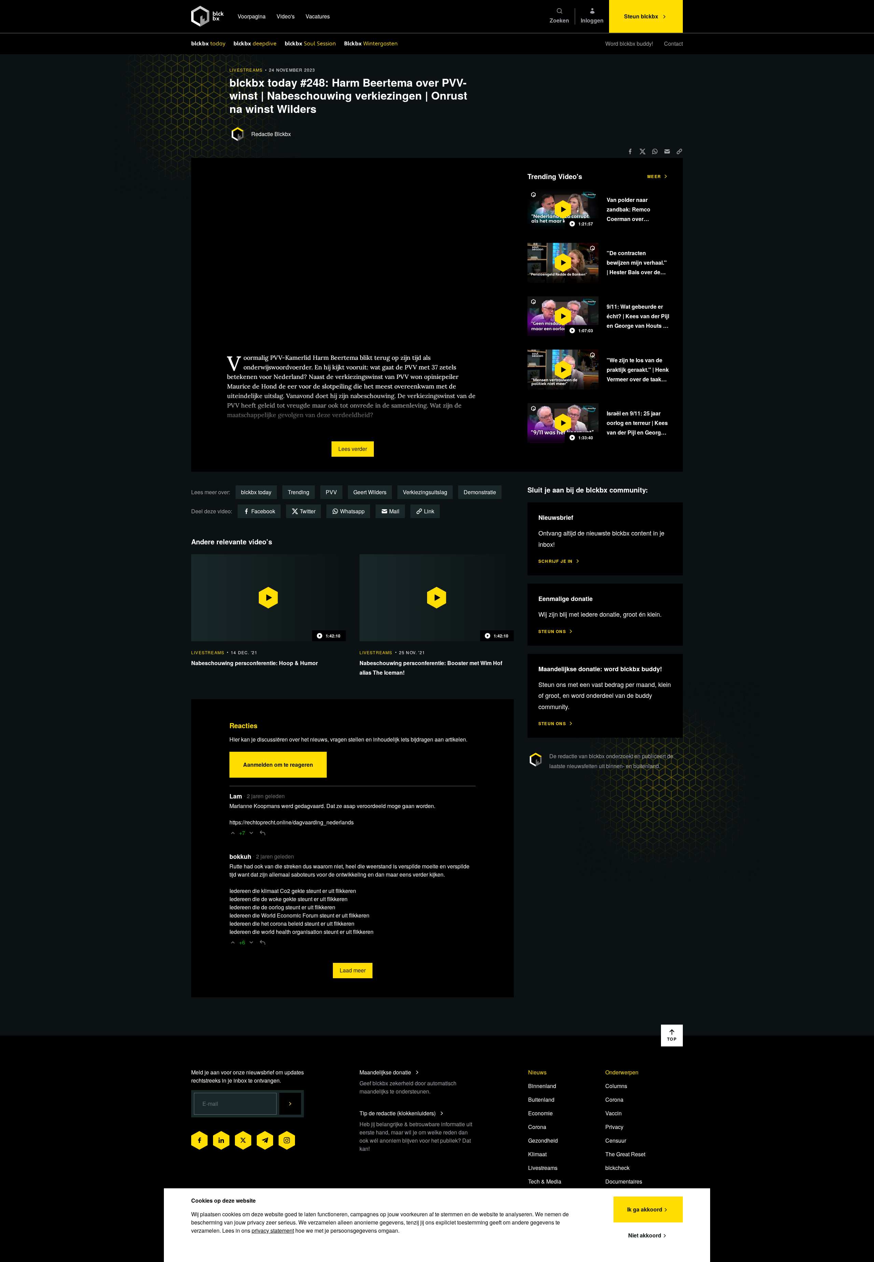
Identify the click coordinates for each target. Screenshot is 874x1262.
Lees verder (352, 449)
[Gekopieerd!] (679, 151)
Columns (616, 1086)
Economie (540, 1113)
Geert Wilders (369, 492)
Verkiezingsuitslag (425, 492)
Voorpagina (252, 16)
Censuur (615, 1140)
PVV (331, 492)
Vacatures (318, 16)
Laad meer (353, 970)
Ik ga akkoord (644, 1209)
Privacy (614, 1127)
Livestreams (543, 1168)
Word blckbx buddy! (629, 43)
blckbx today (256, 492)
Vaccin (613, 1113)
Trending (298, 492)
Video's (286, 16)
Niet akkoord (644, 1235)
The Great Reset (625, 1154)
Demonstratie (480, 492)
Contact (673, 43)
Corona (537, 1127)
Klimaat (537, 1154)
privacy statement (273, 1230)
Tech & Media (544, 1181)
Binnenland (542, 1086)
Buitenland (541, 1099)
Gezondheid (543, 1140)
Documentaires (623, 1181)
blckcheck (617, 1168)
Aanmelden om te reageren (278, 764)
